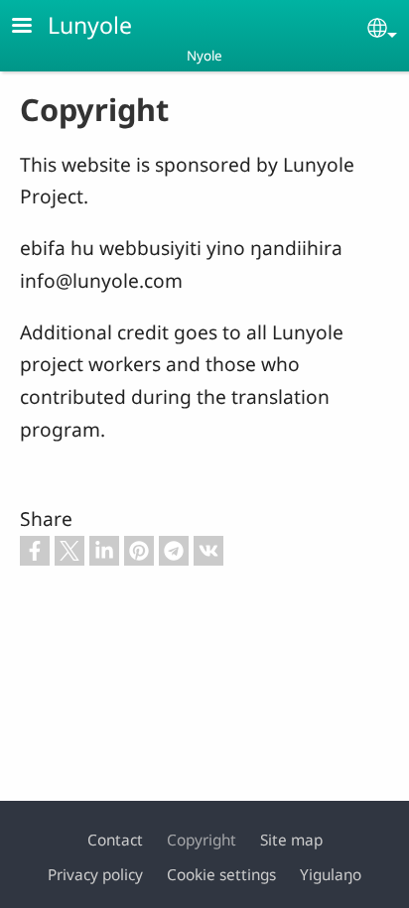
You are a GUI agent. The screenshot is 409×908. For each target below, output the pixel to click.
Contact (115, 840)
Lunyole (90, 25)
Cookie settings (221, 874)
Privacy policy (95, 874)
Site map (291, 840)
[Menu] (34, 27)
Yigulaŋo (330, 874)
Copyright (201, 840)
